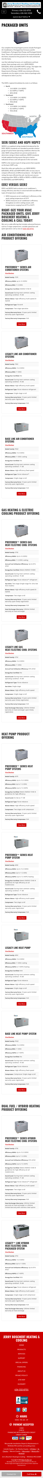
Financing (21, 1367)
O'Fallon (33, 1449)
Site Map (21, 1380)
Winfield (21, 1453)
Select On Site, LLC (27, 1460)
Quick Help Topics (20, 17)
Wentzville (35, 1451)
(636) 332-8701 (28, 229)
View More (21, 324)
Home (21, 1345)
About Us (21, 1371)
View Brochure (9, 273)
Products (21, 1349)
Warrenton (26, 1451)
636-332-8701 (21, 1389)
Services (21, 1354)
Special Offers (21, 1362)
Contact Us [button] (11, 1474)
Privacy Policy (21, 1375)
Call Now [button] (31, 1474)
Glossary (21, 1384)
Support (21, 1358)
